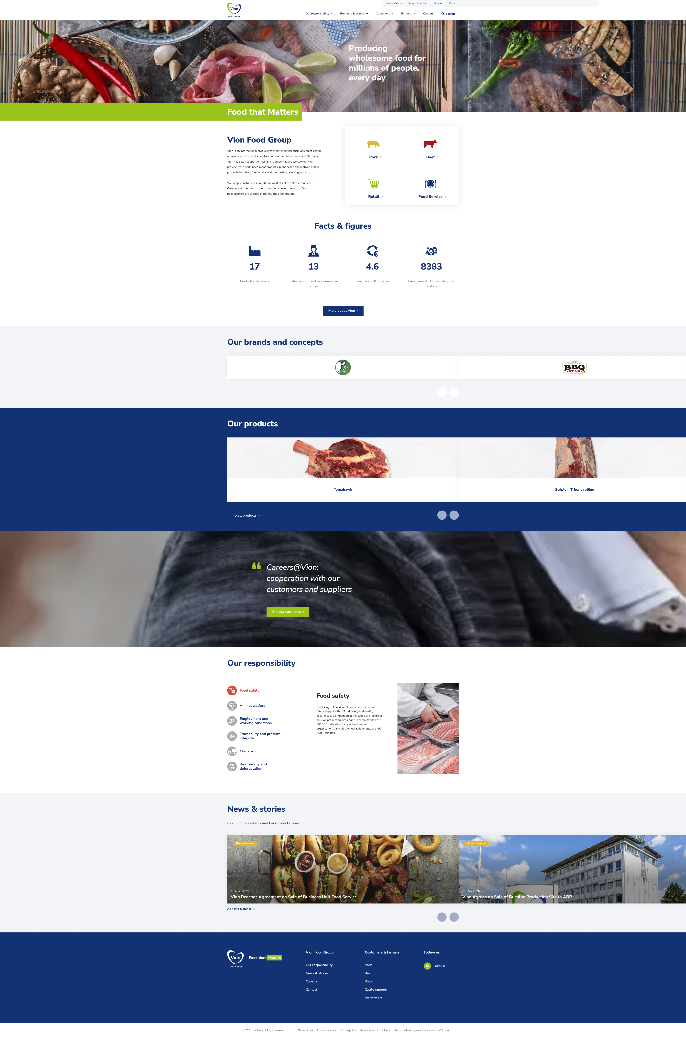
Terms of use (305, 1030)
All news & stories (239, 909)
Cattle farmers (376, 989)
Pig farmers (373, 998)
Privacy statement (327, 1030)
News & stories (417, 3)
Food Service (430, 196)
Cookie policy (348, 1030)
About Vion (392, 3)
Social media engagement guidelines (415, 1030)
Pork (373, 157)
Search (450, 14)
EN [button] (451, 3)
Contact (438, 3)
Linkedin (439, 966)
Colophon (444, 1030)
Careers (428, 14)
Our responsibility (317, 14)
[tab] (254, 690)
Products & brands (352, 14)
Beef (430, 157)
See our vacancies (286, 611)
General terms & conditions (375, 1030)
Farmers (406, 14)
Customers (383, 14)
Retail (373, 196)
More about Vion (341, 310)
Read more (331, 743)
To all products (245, 515)
